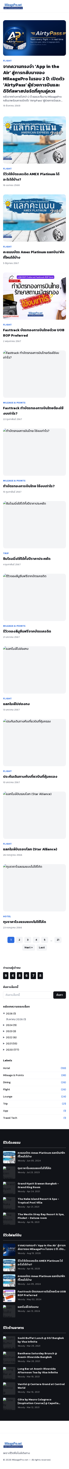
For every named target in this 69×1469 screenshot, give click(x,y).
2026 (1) (11, 1014)
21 (58, 940)
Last (42, 947)
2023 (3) (11, 1031)
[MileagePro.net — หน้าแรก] (13, 6)
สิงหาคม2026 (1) (16, 1019)
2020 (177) (12, 1050)
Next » (29, 947)
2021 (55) (11, 1044)
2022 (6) (11, 1037)
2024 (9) (11, 1025)
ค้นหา (59, 995)
